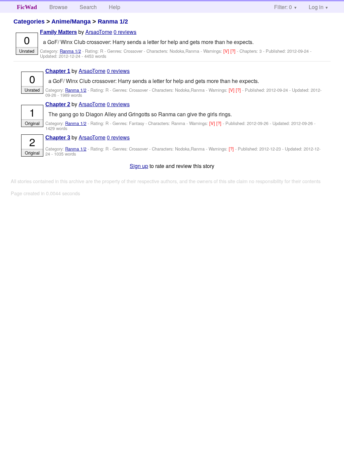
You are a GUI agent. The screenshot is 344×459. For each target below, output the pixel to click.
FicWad (27, 7)
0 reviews (125, 32)
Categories (29, 21)
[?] (233, 51)
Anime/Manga (71, 21)
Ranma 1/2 (113, 21)
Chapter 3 (57, 137)
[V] (226, 51)
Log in (316, 7)
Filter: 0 (283, 7)
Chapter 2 (57, 104)
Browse (58, 7)
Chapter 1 (57, 71)
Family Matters (58, 32)
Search (88, 7)
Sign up (139, 166)
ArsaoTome (98, 32)
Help (114, 7)
